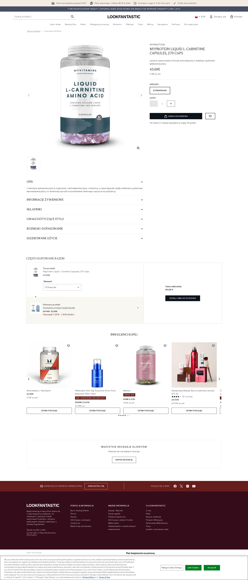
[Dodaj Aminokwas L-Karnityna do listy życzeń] (68, 346)
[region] (124, 568)
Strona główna (33, 31)
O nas (148, 511)
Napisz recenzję (124, 460)
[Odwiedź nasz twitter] (181, 486)
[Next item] (219, 379)
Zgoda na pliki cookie (36, 530)
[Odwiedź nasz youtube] (194, 486)
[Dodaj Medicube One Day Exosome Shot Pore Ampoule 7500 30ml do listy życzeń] (117, 346)
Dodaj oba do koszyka (182, 298)
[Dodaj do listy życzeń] (210, 116)
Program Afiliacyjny (154, 520)
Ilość (153, 98)
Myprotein (157, 44)
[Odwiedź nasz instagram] (187, 486)
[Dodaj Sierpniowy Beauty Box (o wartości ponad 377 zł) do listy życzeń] (213, 346)
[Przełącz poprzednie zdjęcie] (29, 95)
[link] (218, 16)
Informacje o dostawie (80, 520)
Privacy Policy (88, 577)
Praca (148, 526)
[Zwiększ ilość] (171, 103)
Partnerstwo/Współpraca (157, 523)
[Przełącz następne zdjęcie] (141, 95)
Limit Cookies (193, 568)
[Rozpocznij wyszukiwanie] (72, 16)
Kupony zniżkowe (153, 517)
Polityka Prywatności (117, 517)
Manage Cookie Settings (172, 568)
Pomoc (73, 514)
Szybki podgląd (49, 411)
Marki (148, 514)
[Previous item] (29, 379)
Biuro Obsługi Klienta (79, 511)
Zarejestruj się (96, 486)
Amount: (154, 84)
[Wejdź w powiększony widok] (138, 148)
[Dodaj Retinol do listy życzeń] (165, 346)
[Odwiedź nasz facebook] (175, 486)
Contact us (75, 523)
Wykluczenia (113, 523)
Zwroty (73, 517)
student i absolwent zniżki (157, 529)
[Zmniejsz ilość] (154, 103)
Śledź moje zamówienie (80, 526)
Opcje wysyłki (114, 514)
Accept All (212, 568)
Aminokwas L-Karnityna (39, 390)
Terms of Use (104, 577)
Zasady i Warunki (115, 511)
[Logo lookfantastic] (124, 16)
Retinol (127, 390)
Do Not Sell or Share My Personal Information (41, 534)
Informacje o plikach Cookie (120, 520)
